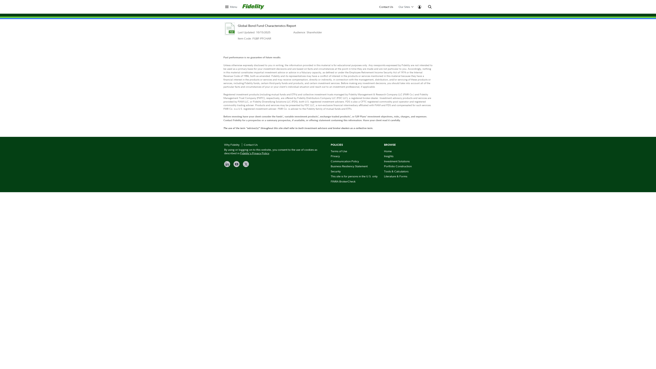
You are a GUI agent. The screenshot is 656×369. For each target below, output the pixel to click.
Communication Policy (345, 161)
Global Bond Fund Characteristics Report (267, 26)
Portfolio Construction (398, 166)
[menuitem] (231, 7)
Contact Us (386, 7)
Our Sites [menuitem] (404, 7)
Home (388, 151)
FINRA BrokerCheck (343, 181)
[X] (246, 164)
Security (336, 171)
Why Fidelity (232, 145)
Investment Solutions (397, 161)
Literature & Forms (395, 176)
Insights (388, 156)
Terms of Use (339, 151)
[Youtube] (237, 164)
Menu (233, 7)
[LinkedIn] (227, 164)
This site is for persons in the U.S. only (354, 176)
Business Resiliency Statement (349, 166)
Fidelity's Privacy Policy (254, 153)
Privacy (335, 156)
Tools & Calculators (396, 171)
